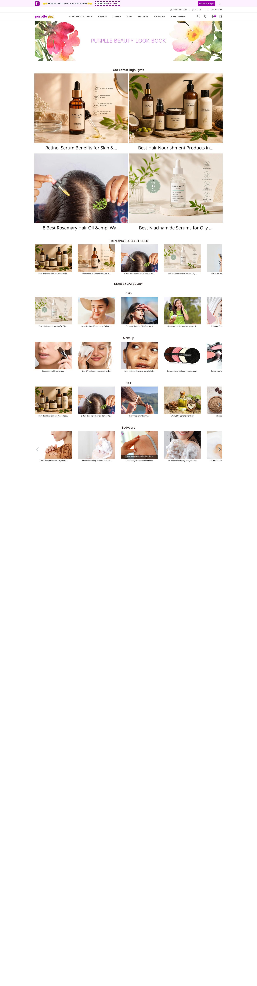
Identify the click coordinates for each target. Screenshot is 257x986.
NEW (129, 16)
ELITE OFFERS (178, 16)
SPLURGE (143, 16)
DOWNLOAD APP (180, 10)
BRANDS (102, 16)
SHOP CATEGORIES (81, 16)
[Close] (220, 3)
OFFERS (117, 16)
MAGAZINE (159, 16)
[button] (217, 261)
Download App (206, 3)
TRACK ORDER (216, 10)
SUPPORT (199, 10)
